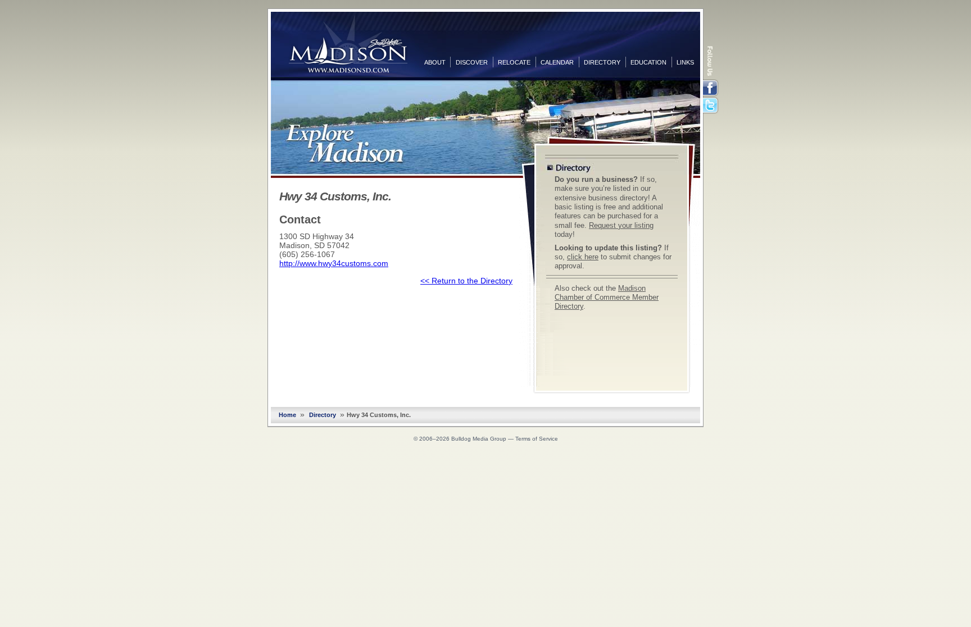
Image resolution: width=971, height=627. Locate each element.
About (435, 62)
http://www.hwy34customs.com (333, 263)
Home (287, 414)
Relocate (514, 62)
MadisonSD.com (348, 44)
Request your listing (621, 226)
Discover (472, 62)
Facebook (711, 88)
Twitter (711, 106)
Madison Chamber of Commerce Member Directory (607, 298)
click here (582, 257)
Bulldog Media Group (478, 439)
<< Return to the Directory (466, 280)
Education (648, 62)
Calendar (557, 62)
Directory (602, 62)
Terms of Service (536, 439)
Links (685, 62)
